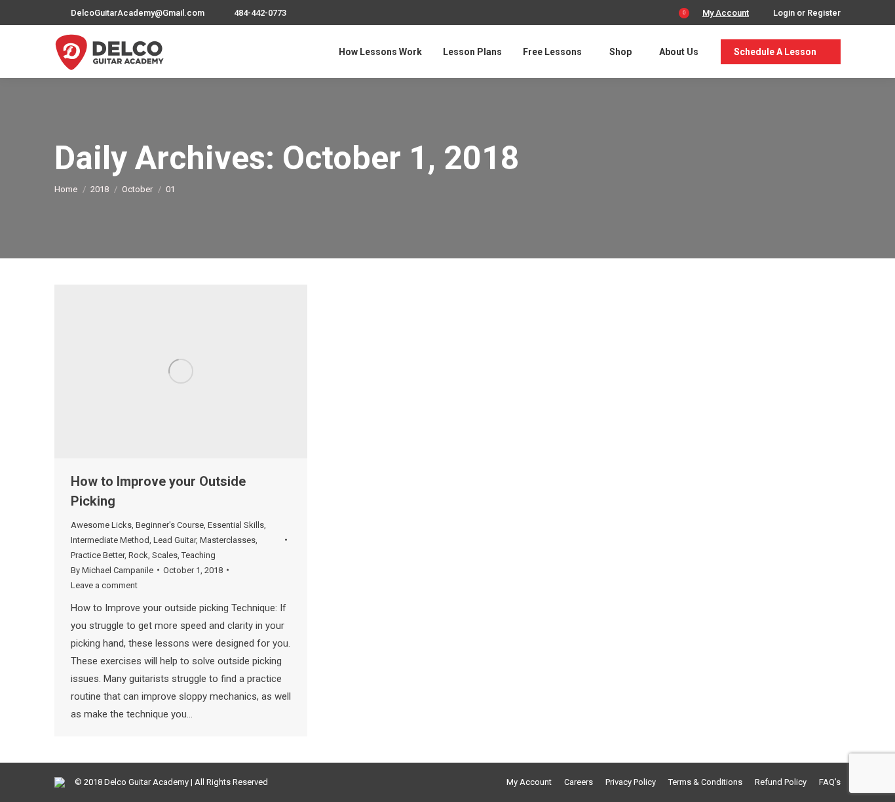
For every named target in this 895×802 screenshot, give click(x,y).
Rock (138, 555)
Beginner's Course (170, 525)
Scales (165, 555)
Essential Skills (236, 525)
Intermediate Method (110, 540)
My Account (725, 13)
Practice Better (97, 555)
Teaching (198, 555)
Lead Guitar (174, 540)
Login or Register (807, 13)
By (112, 570)
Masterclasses (228, 540)
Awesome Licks (101, 525)
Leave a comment (104, 585)
